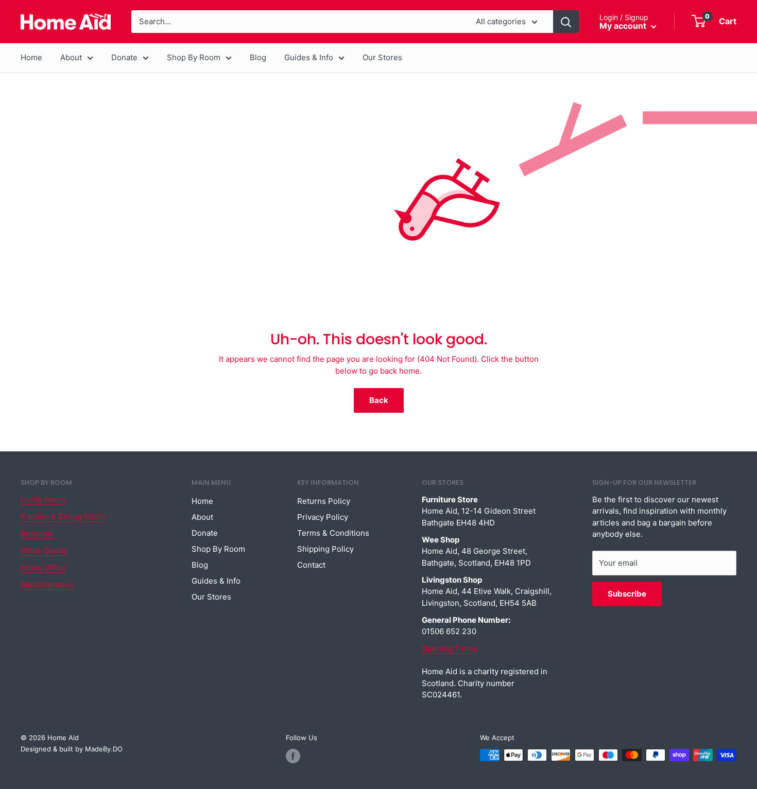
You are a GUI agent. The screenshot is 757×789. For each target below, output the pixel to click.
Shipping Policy (325, 549)
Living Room (43, 499)
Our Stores (382, 57)
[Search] (566, 21)
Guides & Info (308, 57)
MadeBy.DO (104, 749)
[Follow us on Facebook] (293, 756)
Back (378, 400)
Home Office (43, 567)
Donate (124, 57)
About (71, 57)
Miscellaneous (47, 584)
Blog (258, 57)
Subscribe (627, 594)
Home (31, 57)
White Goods (44, 550)
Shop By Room (193, 57)
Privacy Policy (322, 517)
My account (623, 26)
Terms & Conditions (333, 533)
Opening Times (449, 648)
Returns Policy (323, 501)
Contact (311, 565)
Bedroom (37, 533)
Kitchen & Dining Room (63, 516)
